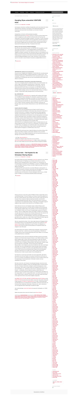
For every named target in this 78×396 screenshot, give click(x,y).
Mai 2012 (54, 329)
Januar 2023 (54, 180)
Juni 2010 (54, 357)
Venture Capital (55, 131)
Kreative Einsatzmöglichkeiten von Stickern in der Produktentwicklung (57, 72)
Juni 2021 (54, 203)
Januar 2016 (54, 278)
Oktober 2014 (54, 295)
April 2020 (54, 219)
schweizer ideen (17, 297)
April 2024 (54, 171)
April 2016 (54, 275)
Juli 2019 (54, 229)
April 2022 (54, 191)
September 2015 (55, 283)
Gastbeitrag (22, 12)
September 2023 (55, 175)
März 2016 (54, 276)
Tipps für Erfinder (55, 130)
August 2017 (54, 255)
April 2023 (54, 178)
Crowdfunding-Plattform (56, 102)
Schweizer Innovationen (24, 146)
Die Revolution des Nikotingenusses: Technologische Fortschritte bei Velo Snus (57, 61)
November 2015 (55, 281)
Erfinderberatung (55, 140)
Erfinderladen (54, 141)
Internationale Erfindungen (57, 117)
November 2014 (55, 294)
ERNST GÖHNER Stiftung (33, 278)
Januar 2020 (54, 223)
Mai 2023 (54, 177)
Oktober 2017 (54, 253)
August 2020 (54, 214)
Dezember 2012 (55, 321)
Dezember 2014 (55, 293)
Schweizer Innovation (23, 297)
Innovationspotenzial (40, 145)
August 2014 (54, 298)
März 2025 (54, 167)
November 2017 (55, 252)
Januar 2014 (54, 305)
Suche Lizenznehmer (56, 123)
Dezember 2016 (55, 265)
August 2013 (54, 311)
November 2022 (55, 183)
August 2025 (54, 162)
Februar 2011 (54, 347)
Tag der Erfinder (55, 126)
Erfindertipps (54, 109)
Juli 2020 (54, 215)
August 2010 (54, 355)
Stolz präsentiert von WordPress (39, 392)
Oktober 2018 (54, 240)
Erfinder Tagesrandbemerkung (57, 104)
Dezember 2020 (55, 209)
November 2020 (55, 211)
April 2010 (54, 359)
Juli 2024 (54, 169)
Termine (53, 128)
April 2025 (54, 166)
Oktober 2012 (54, 323)
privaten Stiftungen (44, 296)
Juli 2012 (54, 327)
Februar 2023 (54, 179)
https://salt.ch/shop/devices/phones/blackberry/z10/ (24, 140)
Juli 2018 (54, 243)
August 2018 (54, 242)
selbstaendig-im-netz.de (56, 373)
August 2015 (54, 284)
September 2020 (55, 213)
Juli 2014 (54, 299)
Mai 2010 (54, 358)
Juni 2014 (54, 300)
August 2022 (54, 186)
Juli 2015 (54, 286)
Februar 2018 (54, 248)
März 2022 (54, 192)
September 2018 (55, 241)
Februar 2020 (54, 221)
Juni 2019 (54, 230)
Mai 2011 (54, 344)
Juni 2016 (54, 272)
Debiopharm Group (41, 144)
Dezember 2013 (55, 306)
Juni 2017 (54, 258)
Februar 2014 (54, 304)
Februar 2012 (54, 333)
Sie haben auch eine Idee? (40, 12)
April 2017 (54, 260)
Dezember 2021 (55, 196)
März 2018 (54, 247)
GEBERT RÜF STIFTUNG (21, 278)
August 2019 (54, 227)
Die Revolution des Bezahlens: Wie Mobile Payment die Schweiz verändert (57, 65)
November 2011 (55, 336)
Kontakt (27, 12)
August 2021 (54, 201)
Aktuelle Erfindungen (24, 295)
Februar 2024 (54, 173)
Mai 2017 (54, 259)
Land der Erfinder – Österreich (57, 146)
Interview (54, 119)
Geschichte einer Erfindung (57, 115)
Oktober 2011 (54, 338)
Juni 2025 (54, 163)
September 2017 (55, 254)
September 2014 (55, 296)
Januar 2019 (54, 236)
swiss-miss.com (55, 374)
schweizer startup (30, 297)
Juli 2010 (54, 356)
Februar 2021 (54, 207)
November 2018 (55, 238)
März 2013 (54, 317)
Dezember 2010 (55, 350)
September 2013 (55, 310)
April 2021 (54, 206)
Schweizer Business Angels (57, 151)
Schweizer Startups (42, 146)
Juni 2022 (54, 189)
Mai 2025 (54, 165)
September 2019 (55, 226)
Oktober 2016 (54, 267)
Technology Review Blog (56, 376)
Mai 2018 (54, 246)
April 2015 (54, 288)
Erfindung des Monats (56, 111)
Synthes (27, 35)
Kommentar (32, 298)
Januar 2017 (54, 264)
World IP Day (54, 377)
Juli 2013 (54, 312)
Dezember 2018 (55, 237)
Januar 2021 (54, 208)
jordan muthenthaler (56, 120)
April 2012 (54, 330)
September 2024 (55, 168)
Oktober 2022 (54, 184)
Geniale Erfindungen (56, 114)
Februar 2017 (54, 263)
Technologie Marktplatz (56, 127)
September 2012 (55, 324)
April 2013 (54, 316)
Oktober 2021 (54, 198)
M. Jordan (28, 24)
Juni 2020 (54, 217)
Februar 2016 (54, 277)
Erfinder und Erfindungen (57, 105)
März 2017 (54, 261)
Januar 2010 (54, 363)
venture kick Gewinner (28, 288)
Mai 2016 (54, 273)
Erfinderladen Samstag (56, 107)
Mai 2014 (54, 301)
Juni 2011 (54, 342)
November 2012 (55, 322)
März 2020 (54, 220)
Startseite (16, 12)
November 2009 (55, 365)
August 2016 (54, 270)
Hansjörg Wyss (33, 145)
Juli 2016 (54, 271)
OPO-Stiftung (46, 145)
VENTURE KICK (27, 95)
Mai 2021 (54, 204)
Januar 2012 (54, 334)
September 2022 (55, 185)
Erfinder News (54, 103)
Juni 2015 (54, 287)
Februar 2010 (54, 362)
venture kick (35, 159)
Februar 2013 (54, 318)
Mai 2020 (54, 218)
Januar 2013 (54, 319)
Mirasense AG (17, 225)
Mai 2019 (54, 231)
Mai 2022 (54, 190)
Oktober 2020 (54, 212)
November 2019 (55, 224)
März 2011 (54, 346)
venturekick (23, 147)
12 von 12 (54, 97)
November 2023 (55, 174)
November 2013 (55, 307)
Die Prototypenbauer (56, 136)
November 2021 (55, 197)
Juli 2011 (54, 341)
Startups (16, 147)
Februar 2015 (54, 290)
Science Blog (54, 372)
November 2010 (55, 351)
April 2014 (54, 302)
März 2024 (54, 172)
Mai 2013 (54, 315)
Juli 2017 (54, 257)
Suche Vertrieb (55, 125)
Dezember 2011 (55, 335)
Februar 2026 (54, 160)
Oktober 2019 (54, 225)
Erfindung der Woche (56, 110)
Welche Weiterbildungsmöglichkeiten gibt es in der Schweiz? (57, 69)
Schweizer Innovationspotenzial (34, 146)
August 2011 (54, 340)
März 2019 (54, 234)
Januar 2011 (54, 348)
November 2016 (55, 266)
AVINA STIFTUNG (34, 144)
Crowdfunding (55, 100)
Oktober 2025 (54, 161)
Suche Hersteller (55, 122)
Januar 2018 (54, 249)
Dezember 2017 (55, 250)
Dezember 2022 (55, 182)
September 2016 (55, 269)
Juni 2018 (54, 244)
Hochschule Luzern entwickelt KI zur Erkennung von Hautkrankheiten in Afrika (57, 55)
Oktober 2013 (54, 309)
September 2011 (55, 339)
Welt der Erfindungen (56, 132)
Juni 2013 (54, 313)
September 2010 (55, 353)
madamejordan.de (55, 371)
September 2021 (55, 200)
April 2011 (54, 345)
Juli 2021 (54, 202)
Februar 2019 (54, 235)
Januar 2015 (54, 292)
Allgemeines (23, 144)
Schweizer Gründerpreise (56, 152)
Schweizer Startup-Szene (38, 297)
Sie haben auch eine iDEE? (57, 154)
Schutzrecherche (55, 149)
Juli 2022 (54, 188)
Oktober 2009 (54, 367)
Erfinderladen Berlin (56, 142)
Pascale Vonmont (17, 146)
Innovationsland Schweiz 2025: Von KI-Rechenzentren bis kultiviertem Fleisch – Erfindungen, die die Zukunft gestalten (57, 86)
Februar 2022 (54, 194)
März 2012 (54, 331)
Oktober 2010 (54, 352)
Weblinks (54, 156)
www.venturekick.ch (23, 137)
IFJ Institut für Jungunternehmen (28, 281)
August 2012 (54, 325)
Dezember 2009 (55, 364)
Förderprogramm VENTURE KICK (25, 145)
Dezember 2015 (55, 279)
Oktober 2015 (54, 282)
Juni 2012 (54, 328)
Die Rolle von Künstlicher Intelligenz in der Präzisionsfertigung (57, 81)
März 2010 (54, 361)
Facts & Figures (39, 292)
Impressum (32, 12)
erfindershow (54, 108)
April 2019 (54, 232)
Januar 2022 (54, 195)
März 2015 (54, 289)
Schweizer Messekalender (57, 153)
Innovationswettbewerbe (56, 116)
